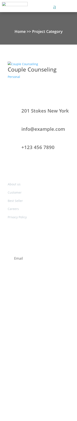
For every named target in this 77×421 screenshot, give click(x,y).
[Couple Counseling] (38, 64)
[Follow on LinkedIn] (42, 298)
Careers (13, 209)
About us (14, 184)
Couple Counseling (32, 69)
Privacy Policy (17, 217)
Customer (15, 192)
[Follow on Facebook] (25, 298)
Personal (14, 77)
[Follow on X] (34, 298)
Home (21, 31)
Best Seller (15, 201)
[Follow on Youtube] (51, 298)
